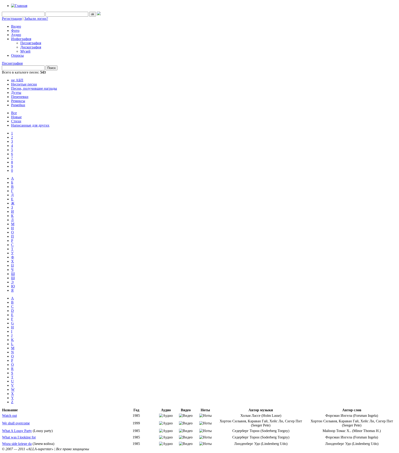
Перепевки (19, 97)
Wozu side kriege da (17, 444)
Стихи (16, 121)
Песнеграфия (12, 63)
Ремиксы (18, 101)
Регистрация (12, 19)
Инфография (21, 39)
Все (14, 113)
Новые (16, 117)
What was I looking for (19, 437)
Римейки (18, 105)
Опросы (17, 55)
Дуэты (16, 93)
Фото (15, 31)
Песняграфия (30, 43)
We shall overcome (16, 423)
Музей (25, 51)
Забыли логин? (36, 19)
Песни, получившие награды (34, 88)
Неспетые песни (24, 84)
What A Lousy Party (17, 431)
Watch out (9, 415)
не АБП (17, 80)
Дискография (30, 47)
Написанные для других (30, 125)
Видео (16, 26)
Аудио (16, 35)
